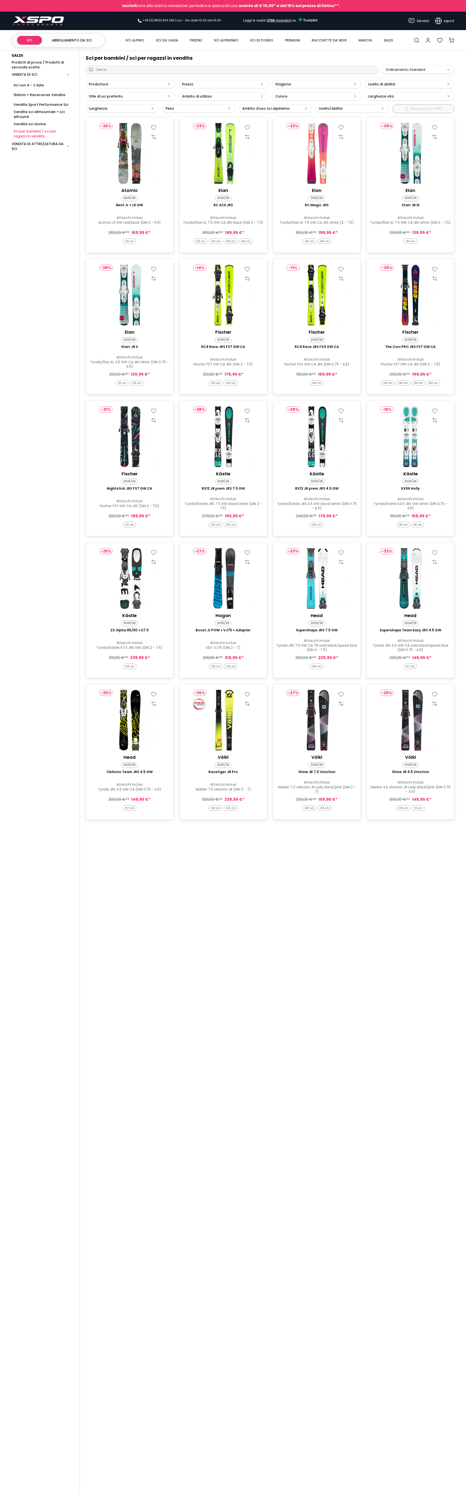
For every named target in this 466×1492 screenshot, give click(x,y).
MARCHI (365, 40)
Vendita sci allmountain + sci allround (39, 114)
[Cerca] (416, 40)
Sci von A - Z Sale (29, 85)
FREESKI (196, 40)
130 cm (200, 241)
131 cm (129, 525)
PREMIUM (292, 40)
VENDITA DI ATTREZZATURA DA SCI (38, 146)
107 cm (129, 808)
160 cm (245, 241)
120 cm (136, 383)
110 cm (129, 241)
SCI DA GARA (167, 40)
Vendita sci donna (30, 124)
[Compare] (154, 136)
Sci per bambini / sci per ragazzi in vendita (35, 134)
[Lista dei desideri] (440, 40)
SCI (29, 40)
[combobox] (418, 69)
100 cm (316, 383)
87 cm (410, 666)
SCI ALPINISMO (226, 40)
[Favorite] (154, 127)
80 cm (403, 525)
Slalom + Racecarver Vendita (39, 94)
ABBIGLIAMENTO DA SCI (72, 40)
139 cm (129, 666)
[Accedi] (428, 40)
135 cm (230, 666)
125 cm (215, 666)
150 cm (230, 241)
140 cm (215, 241)
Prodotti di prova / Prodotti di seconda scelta (38, 65)
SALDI (388, 40)
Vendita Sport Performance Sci (41, 104)
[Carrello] (451, 40)
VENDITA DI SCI (24, 74)
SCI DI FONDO (261, 40)
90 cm (417, 525)
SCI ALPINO (134, 40)
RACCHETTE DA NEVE (329, 40)
